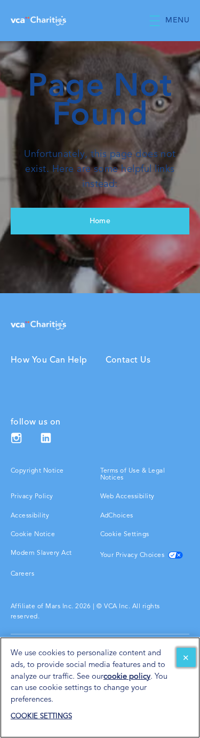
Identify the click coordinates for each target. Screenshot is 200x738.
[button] (174, 20)
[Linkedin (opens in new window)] (46, 442)
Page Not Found (100, 102)
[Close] (186, 657)
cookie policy (126, 677)
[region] (100, 687)
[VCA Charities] (38, 325)
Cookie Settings (124, 534)
